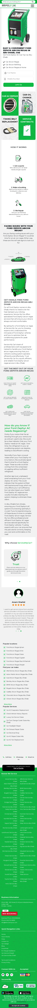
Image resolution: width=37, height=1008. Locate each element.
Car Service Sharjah (7, 953)
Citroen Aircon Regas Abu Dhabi (17, 699)
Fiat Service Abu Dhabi (9, 807)
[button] (17, 582)
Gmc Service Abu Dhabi (27, 809)
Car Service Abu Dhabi (8, 955)
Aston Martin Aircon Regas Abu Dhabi (19, 674)
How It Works (5, 936)
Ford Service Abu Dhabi (27, 807)
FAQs (3, 939)
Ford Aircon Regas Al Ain (14, 651)
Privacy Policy (5, 962)
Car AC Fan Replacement (15, 740)
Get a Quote (18, 768)
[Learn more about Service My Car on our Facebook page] (7, 974)
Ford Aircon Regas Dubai (15, 654)
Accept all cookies (18, 1006)
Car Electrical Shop (12, 733)
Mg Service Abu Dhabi (27, 846)
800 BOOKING (9, 913)
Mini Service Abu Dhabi (9, 851)
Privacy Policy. (21, 1001)
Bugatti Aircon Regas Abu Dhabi (17, 688)
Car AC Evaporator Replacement (17, 710)
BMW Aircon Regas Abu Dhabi (17, 685)
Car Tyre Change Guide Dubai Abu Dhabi (18, 721)
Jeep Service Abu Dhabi (28, 823)
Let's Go (18, 85)
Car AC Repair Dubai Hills (14, 736)
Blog (3, 946)
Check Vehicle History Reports (16, 714)
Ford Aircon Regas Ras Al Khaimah (18, 661)
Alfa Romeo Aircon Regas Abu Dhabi (19, 671)
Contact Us (4, 941)
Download (4, 948)
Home (3, 934)
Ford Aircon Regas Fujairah (15, 658)
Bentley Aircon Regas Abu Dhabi (17, 681)
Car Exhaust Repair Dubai (15, 729)
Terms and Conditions (8, 960)
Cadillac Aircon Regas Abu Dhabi (17, 692)
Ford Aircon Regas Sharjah (15, 665)
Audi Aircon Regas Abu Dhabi (16, 678)
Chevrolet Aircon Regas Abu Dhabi (18, 695)
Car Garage (5, 943)
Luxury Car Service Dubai (15, 717)
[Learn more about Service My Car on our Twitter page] (2, 974)
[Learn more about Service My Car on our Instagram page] (11, 974)
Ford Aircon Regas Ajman (15, 647)
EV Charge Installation (8, 951)
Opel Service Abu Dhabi (27, 855)
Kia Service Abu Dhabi (10, 828)
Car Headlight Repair (13, 726)
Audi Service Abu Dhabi (27, 783)
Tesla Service (24, 874)
